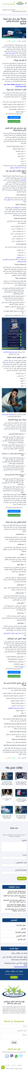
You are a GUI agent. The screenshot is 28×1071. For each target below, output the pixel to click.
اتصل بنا (8, 1065)
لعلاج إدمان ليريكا (10, 53)
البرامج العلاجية (20, 932)
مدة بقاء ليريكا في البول (17, 167)
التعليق (24, 840)
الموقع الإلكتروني (21, 870)
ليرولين (8, 199)
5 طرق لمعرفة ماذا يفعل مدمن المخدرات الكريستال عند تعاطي (16, 905)
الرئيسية (24, 10)
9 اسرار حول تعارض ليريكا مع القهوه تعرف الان (14, 896)
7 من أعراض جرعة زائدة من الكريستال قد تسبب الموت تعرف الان (14, 901)
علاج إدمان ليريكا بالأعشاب (10, 352)
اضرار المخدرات (21, 925)
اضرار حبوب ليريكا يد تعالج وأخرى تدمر (14, 634)
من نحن (13, 1065)
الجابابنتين (23, 180)
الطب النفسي (21, 935)
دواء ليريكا (5, 362)
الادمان (23, 928)
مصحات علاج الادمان (7, 414)
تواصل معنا (14, 977)
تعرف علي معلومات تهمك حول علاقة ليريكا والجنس (15, 85)
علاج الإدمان (18, 10)
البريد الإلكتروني (21, 862)
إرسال (14, 1042)
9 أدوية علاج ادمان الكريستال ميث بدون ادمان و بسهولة (15, 910)
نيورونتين (16, 207)
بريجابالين (18, 257)
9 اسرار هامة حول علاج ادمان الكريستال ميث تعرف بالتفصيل (16, 892)
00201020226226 (9, 4)
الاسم (24, 855)
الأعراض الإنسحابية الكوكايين (16, 708)
